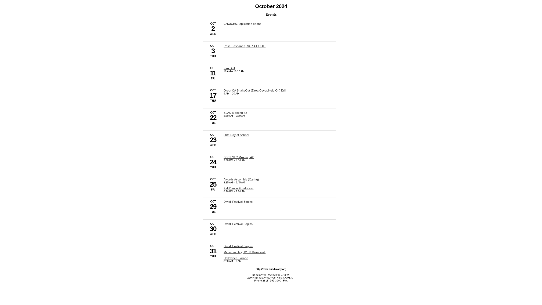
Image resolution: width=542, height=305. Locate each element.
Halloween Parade (236, 258)
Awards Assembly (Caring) (241, 179)
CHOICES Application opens (242, 23)
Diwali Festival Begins (238, 201)
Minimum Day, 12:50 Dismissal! (244, 252)
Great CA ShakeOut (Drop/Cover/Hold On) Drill (255, 90)
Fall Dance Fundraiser (238, 188)
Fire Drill (229, 68)
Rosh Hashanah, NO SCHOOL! (244, 46)
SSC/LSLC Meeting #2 (239, 157)
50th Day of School (236, 135)
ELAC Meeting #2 (235, 112)
